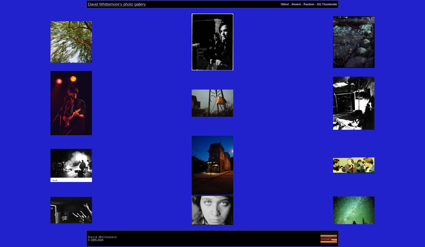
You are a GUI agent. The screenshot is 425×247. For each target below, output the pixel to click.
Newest (296, 4)
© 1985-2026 (95, 240)
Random (308, 4)
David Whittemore (102, 237)
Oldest (285, 4)
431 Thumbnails (327, 4)
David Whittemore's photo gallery (117, 4)
